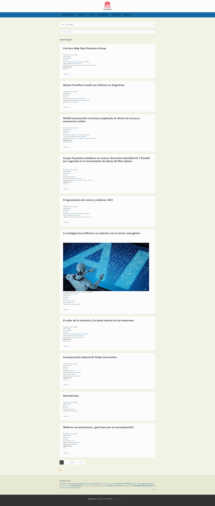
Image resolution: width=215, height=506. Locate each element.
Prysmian (79, 63)
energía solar (136, 484)
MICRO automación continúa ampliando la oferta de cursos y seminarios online (101, 120)
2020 (67, 299)
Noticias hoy (71, 395)
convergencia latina (91, 65)
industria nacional (114, 485)
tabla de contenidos (65, 487)
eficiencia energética (123, 483)
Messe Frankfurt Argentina (83, 100)
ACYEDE (79, 372)
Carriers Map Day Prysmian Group (84, 48)
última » (81, 462)
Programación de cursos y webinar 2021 (88, 200)
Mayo (67, 437)
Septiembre (68, 58)
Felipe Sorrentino (70, 374)
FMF (89, 180)
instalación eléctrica (127, 486)
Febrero (68, 131)
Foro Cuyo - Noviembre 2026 (98, 15)
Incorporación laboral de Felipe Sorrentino (90, 357)
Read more (66, 74)
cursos (77, 138)
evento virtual (82, 65)
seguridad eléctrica (145, 485)
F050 (69, 295)
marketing (72, 337)
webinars (72, 217)
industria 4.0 (93, 486)
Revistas (81, 15)
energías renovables (146, 484)
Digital (69, 56)
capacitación (96, 483)
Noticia (73, 176)
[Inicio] (107, 5)
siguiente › (72, 462)
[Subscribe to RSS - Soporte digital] (107, 470)
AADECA (79, 215)
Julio (67, 367)
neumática (72, 138)
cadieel (72, 411)
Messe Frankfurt (74, 102)
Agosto (67, 95)
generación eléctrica (65, 486)
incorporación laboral (75, 376)
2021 (67, 60)
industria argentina (101, 486)
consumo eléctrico (105, 484)
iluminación (76, 485)
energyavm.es (69, 302)
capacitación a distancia (90, 138)
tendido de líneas (75, 488)
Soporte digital (73, 55)
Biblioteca (115, 15)
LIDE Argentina (80, 335)
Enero (67, 297)
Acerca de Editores (67, 15)
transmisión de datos (82, 180)
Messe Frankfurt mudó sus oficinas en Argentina (93, 85)
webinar (82, 138)
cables (88, 484)
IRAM (78, 442)
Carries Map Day (74, 65)
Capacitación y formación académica (80, 62)
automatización (79, 483)
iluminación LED (86, 486)
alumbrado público (66, 484)
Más (154, 489)
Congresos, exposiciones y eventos (80, 334)
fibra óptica (73, 180)
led (134, 485)
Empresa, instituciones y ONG (78, 98)
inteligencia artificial (75, 304)
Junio (67, 406)
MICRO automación (82, 136)
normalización (73, 444)
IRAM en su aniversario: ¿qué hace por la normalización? (98, 427)
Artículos (127, 15)
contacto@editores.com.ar (120, 499)
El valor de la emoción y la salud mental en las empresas (98, 320)
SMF (92, 180)
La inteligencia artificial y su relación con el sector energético (101, 233)
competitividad (79, 337)
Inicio (62, 24)
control (113, 484)
